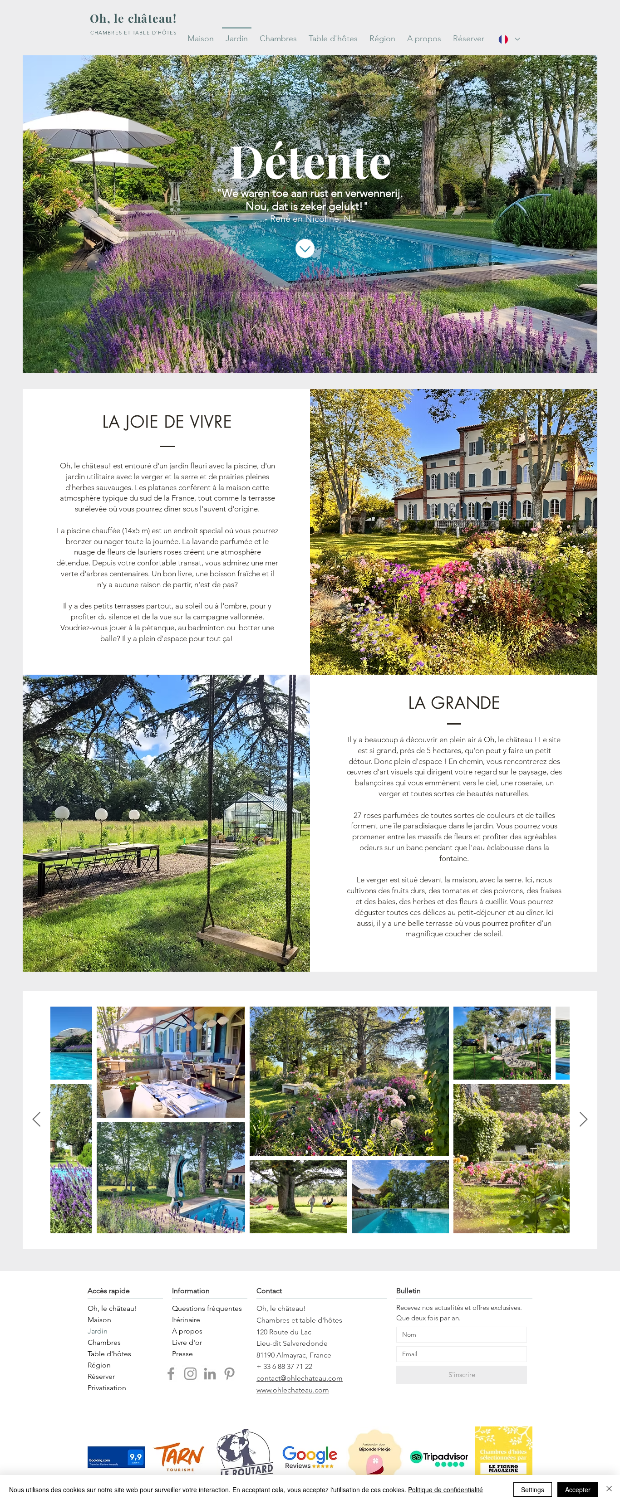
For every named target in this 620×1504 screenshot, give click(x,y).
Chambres (104, 1342)
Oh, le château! (112, 1308)
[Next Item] (583, 1120)
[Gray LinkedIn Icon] (210, 1373)
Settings (532, 1489)
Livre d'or (187, 1342)
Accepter (577, 1489)
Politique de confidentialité (445, 1489)
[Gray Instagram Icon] (190, 1373)
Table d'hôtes (109, 1353)
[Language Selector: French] (508, 39)
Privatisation (107, 1387)
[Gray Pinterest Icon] (229, 1373)
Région (99, 1365)
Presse (182, 1353)
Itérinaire (186, 1319)
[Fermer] (609, 1489)
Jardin (98, 1331)
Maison (99, 1319)
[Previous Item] (36, 1120)
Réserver (101, 1376)
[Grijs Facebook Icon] (170, 1373)
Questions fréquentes (202, 1308)
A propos (187, 1331)
